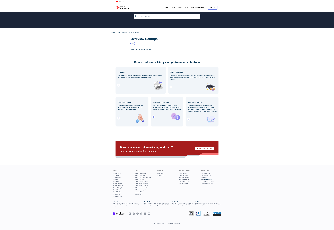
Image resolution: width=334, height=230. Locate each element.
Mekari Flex (116, 181)
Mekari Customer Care (197, 7)
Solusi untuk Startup (140, 173)
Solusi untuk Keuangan (141, 181)
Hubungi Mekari (183, 175)
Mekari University (118, 196)
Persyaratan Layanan (207, 183)
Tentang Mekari (205, 173)
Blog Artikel (160, 175)
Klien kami (204, 177)
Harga (173, 7)
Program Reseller (184, 181)
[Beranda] (123, 7)
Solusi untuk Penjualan (141, 183)
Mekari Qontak (117, 177)
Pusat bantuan (183, 173)
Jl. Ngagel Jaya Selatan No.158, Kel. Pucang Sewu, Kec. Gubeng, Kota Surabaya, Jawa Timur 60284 (157, 204)
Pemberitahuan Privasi (207, 181)
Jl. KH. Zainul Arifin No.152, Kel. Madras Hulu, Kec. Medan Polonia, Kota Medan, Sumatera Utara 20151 (207, 204)
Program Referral (184, 179)
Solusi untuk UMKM (140, 175)
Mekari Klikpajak (117, 188)
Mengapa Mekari (206, 175)
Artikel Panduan (183, 183)
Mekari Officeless (118, 185)
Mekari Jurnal (116, 175)
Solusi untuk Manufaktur (141, 188)
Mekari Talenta (183, 7)
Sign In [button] (212, 7)
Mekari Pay (116, 190)
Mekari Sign (116, 179)
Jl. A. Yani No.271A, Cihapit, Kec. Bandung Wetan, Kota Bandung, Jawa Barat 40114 (182, 204)
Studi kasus (160, 173)
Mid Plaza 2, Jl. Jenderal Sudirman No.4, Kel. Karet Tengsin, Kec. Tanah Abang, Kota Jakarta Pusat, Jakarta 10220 (127, 205)
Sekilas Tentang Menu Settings (140, 49)
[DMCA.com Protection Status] (217, 213)
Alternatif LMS (139, 194)
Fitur (166, 7)
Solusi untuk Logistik (140, 190)
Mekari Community (184, 177)
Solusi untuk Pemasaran (141, 185)
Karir (202, 179)
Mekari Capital (117, 192)
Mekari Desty (116, 194)
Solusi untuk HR (139, 179)
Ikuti (133, 43)
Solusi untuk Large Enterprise (143, 177)
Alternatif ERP (138, 192)
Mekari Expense (117, 183)
